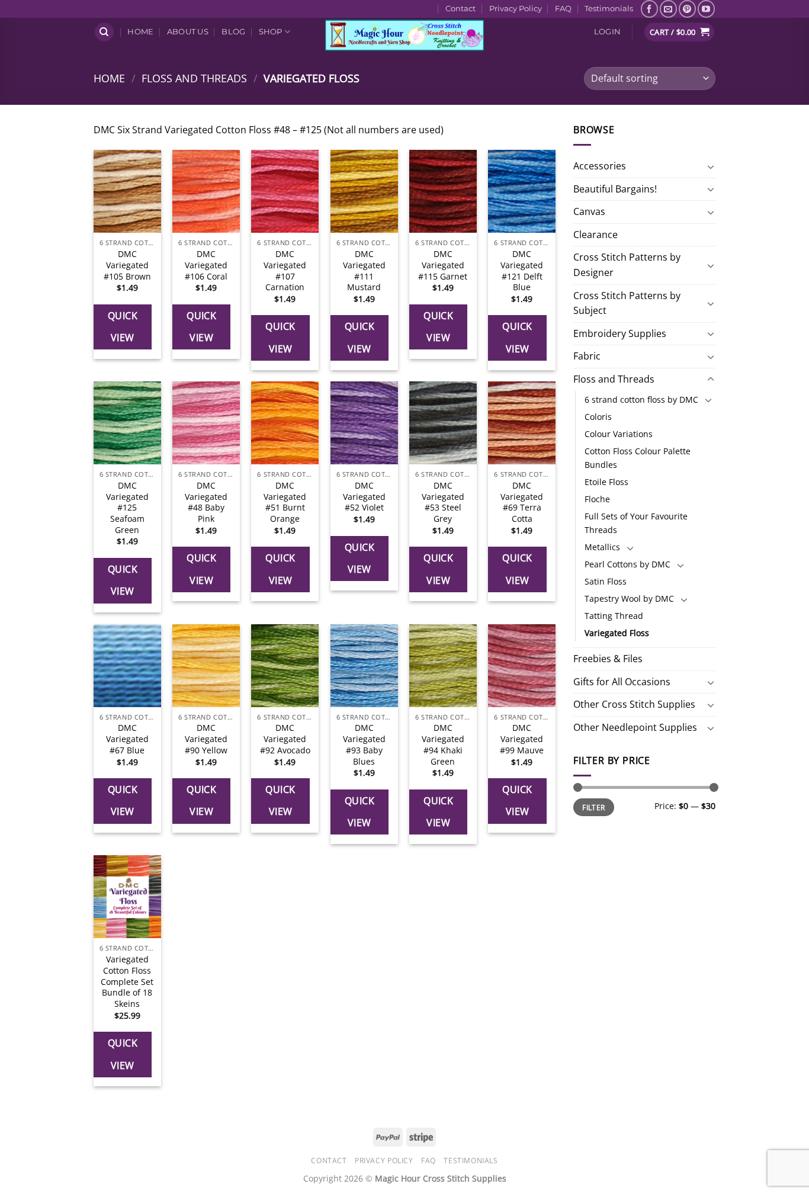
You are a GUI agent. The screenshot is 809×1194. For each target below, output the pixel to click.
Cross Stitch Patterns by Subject (626, 303)
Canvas (589, 211)
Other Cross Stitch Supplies (634, 704)
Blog (233, 31)
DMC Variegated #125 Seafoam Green (127, 507)
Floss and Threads (194, 77)
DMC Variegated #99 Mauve (522, 739)
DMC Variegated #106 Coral (206, 265)
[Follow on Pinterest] (687, 8)
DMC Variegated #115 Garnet (442, 265)
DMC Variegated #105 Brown (127, 265)
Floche (597, 499)
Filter (593, 807)
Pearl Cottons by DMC (627, 564)
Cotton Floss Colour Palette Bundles (638, 457)
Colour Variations (619, 433)
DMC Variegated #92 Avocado (285, 739)
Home (140, 31)
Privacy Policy (515, 8)
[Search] (104, 32)
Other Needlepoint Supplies (635, 727)
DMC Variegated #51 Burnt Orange (285, 502)
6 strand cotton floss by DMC (641, 399)
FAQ (563, 8)
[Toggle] (710, 166)
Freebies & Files (608, 658)
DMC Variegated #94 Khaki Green (443, 744)
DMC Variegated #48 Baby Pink (206, 502)
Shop (270, 31)
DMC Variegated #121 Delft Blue (521, 271)
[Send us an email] (668, 8)
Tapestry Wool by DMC (629, 598)
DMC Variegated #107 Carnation (285, 271)
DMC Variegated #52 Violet (364, 496)
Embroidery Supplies (619, 333)
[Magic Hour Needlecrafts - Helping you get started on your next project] (404, 35)
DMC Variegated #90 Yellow (206, 739)
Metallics (602, 547)
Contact (460, 8)
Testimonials (609, 8)
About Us (187, 31)
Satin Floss (606, 581)
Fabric (587, 355)
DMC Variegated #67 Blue (127, 739)
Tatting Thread (614, 615)
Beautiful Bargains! (615, 188)
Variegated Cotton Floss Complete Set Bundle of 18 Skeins (127, 981)
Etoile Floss (606, 481)
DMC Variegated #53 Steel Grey (443, 502)
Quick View (122, 326)
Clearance (595, 234)
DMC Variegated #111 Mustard (364, 271)
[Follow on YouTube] (706, 8)
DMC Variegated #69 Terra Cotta (521, 502)
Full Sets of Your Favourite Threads (636, 523)
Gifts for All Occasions (621, 681)
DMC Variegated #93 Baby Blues (364, 744)
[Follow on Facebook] (649, 8)
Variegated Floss (617, 632)
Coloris (598, 416)
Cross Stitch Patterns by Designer (626, 265)
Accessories (599, 165)
